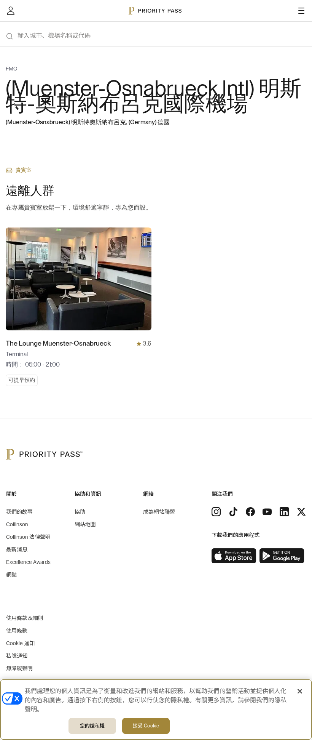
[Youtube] (267, 511)
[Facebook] (250, 511)
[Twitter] (301, 511)
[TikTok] (233, 511)
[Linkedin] (284, 511)
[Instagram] (216, 511)
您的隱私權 (92, 725)
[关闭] (299, 691)
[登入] (10, 10)
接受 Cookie (146, 725)
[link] (234, 556)
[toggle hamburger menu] (301, 10)
